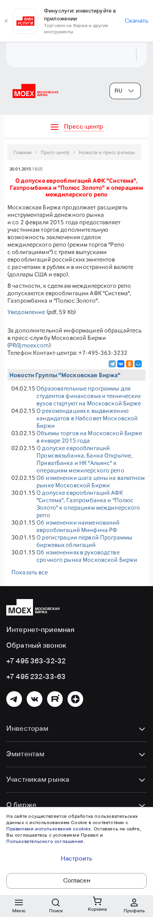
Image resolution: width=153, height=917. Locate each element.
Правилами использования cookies (48, 829)
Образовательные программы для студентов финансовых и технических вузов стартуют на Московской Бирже (88, 396)
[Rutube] (55, 699)
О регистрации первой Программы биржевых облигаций (84, 541)
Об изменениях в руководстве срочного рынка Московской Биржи (86, 555)
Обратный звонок (36, 645)
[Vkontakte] (34, 699)
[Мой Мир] (138, 363)
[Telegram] (112, 363)
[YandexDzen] (75, 699)
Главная (22, 152)
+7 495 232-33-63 (36, 677)
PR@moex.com (29, 345)
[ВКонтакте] (120, 363)
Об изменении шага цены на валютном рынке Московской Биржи (90, 481)
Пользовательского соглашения (45, 841)
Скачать (136, 21)
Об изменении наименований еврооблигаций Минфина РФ (78, 526)
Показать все (29, 572)
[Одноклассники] (129, 363)
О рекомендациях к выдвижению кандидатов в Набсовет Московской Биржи (87, 418)
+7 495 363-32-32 (36, 661)
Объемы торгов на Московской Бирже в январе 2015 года (89, 436)
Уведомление (26, 312)
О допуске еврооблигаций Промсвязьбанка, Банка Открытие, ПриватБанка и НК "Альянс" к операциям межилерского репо (84, 459)
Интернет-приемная (40, 630)
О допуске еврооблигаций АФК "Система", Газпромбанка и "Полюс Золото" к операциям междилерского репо (88, 504)
